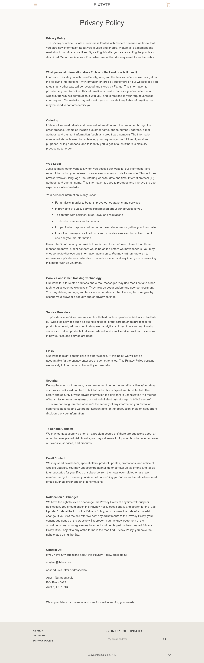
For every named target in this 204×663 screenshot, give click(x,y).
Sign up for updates (124, 631)
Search (38, 630)
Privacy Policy (43, 640)
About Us (39, 635)
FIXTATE (102, 4)
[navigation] (35, 4)
